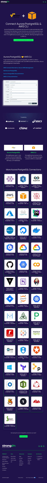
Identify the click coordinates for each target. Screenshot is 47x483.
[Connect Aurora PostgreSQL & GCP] (23, 250)
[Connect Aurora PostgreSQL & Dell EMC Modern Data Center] (9, 232)
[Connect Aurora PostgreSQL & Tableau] (23, 335)
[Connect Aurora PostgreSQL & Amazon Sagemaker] (23, 181)
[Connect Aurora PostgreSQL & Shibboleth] (9, 404)
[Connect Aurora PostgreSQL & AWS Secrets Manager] (36, 198)
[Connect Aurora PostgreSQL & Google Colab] (36, 267)
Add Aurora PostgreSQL (10, 70)
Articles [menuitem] (20, 458)
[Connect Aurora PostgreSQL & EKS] (9, 250)
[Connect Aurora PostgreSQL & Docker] (36, 232)
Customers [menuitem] (4, 468)
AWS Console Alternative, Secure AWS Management (18, 67)
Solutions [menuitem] (4, 459)
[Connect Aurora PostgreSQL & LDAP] (36, 404)
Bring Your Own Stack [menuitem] (5, 464)
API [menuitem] (11, 462)
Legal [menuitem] (29, 462)
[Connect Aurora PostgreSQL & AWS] (9, 198)
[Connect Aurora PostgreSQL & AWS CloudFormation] (23, 387)
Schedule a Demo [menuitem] (39, 459)
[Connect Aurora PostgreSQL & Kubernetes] (36, 301)
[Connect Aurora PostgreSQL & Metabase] (9, 318)
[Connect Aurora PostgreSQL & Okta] (9, 387)
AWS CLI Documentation (10, 76)
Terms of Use (40, 477)
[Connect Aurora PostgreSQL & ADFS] (9, 369)
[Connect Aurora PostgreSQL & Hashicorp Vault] (9, 284)
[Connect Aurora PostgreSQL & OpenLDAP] (9, 421)
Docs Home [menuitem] (13, 456)
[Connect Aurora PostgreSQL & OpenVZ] (23, 318)
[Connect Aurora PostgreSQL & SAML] (36, 387)
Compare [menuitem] (4, 470)
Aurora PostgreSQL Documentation (13, 73)
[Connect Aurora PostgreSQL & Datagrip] (36, 215)
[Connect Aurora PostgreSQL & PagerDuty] (36, 318)
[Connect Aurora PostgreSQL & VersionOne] (36, 335)
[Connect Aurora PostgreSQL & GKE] (23, 267)
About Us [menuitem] (30, 456)
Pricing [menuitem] (3, 466)
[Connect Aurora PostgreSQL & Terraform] (23, 369)
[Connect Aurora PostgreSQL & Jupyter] (23, 301)
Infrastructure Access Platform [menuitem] (5, 457)
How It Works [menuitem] (5, 461)
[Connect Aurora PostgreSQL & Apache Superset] (36, 181)
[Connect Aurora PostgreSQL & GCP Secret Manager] (36, 250)
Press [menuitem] (29, 463)
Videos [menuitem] (20, 460)
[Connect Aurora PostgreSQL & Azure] (9, 215)
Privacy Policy (20, 477)
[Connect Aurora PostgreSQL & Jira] (9, 301)
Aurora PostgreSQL (13, 152)
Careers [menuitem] (29, 458)
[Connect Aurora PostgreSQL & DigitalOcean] (23, 232)
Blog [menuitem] (20, 456)
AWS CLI (33, 152)
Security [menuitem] (29, 460)
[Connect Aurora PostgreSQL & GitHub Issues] (9, 267)
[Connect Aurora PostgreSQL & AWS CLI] (23, 198)
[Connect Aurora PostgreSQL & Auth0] (36, 352)
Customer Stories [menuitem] (21, 464)
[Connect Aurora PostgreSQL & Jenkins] (36, 284)
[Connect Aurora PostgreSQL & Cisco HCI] (23, 215)
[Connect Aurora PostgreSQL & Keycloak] (9, 352)
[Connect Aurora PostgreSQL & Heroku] (23, 284)
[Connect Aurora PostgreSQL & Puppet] (36, 369)
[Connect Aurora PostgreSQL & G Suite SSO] (23, 352)
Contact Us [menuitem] (39, 456)
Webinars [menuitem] (21, 462)
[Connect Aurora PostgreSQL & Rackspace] (9, 335)
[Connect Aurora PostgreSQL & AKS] (9, 181)
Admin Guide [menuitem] (13, 460)
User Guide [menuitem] (13, 458)
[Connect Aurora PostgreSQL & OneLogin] (23, 404)
